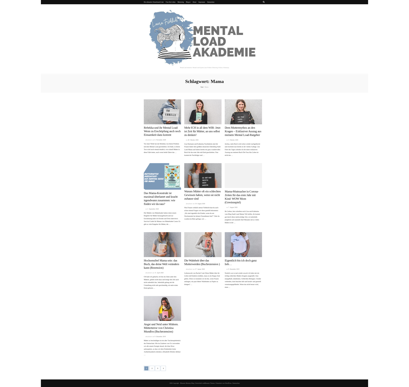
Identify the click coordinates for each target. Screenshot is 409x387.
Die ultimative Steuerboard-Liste (154, 2)
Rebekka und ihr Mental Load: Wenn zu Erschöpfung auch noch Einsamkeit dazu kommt (162, 131)
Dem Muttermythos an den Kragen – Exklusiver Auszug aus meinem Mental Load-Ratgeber (243, 131)
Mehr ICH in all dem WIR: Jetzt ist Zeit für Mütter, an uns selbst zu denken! (202, 131)
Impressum (201, 2)
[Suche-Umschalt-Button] (264, 2)
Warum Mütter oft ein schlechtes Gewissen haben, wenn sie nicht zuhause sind (202, 195)
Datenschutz (210, 2)
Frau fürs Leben (170, 2)
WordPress (228, 383)
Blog (187, 2)
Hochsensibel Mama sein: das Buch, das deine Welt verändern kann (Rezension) (161, 264)
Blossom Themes (209, 383)
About (194, 2)
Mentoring (181, 2)
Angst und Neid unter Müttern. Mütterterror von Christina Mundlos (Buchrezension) (161, 328)
